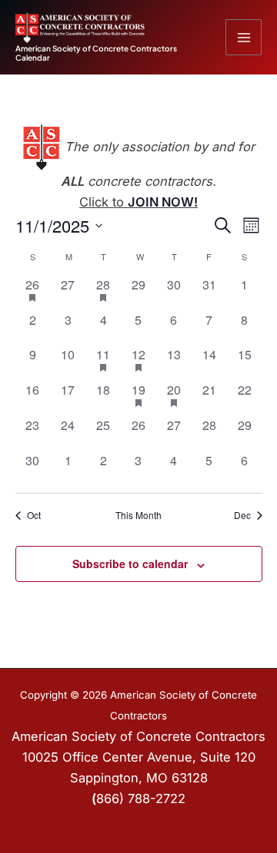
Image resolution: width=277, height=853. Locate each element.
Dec (242, 515)
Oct (34, 515)
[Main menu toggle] (243, 37)
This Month (138, 515)
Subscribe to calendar (130, 563)
